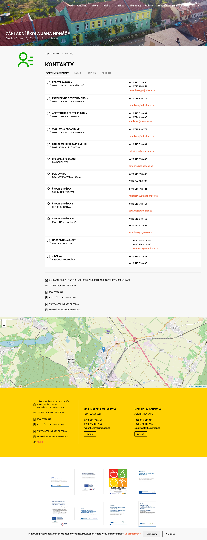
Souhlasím (152, 534)
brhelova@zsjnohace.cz (141, 166)
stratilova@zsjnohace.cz (141, 232)
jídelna (91, 73)
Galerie (149, 5)
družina (106, 73)
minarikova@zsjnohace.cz (142, 90)
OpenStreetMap (200, 386)
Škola (94, 5)
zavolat (90, 434)
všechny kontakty (57, 73)
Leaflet (190, 386)
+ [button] (4, 321)
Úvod (70, 5)
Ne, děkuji (170, 534)
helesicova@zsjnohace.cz (142, 151)
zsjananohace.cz (52, 53)
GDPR (40, 442)
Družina (119, 5)
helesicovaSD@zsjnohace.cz (143, 195)
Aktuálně (82, 5)
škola (77, 73)
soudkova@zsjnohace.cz (141, 121)
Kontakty (177, 5)
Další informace (133, 533)
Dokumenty (134, 5)
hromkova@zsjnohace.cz (141, 105)
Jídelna (106, 5)
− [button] (4, 325)
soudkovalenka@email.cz (147, 428)
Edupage (163, 5)
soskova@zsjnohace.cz (140, 210)
